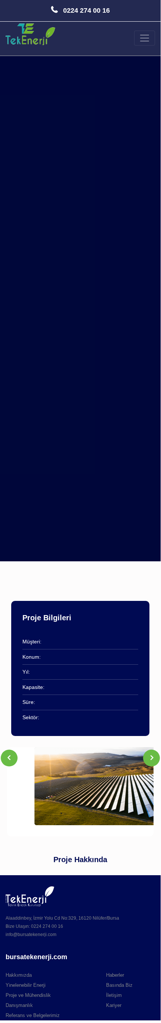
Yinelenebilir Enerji (26, 985)
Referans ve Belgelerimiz (33, 1015)
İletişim (114, 995)
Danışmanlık (19, 1005)
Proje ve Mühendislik (28, 995)
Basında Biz (119, 985)
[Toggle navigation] (144, 38)
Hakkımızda (19, 975)
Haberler (115, 975)
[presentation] (9, 757)
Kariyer (113, 1005)
